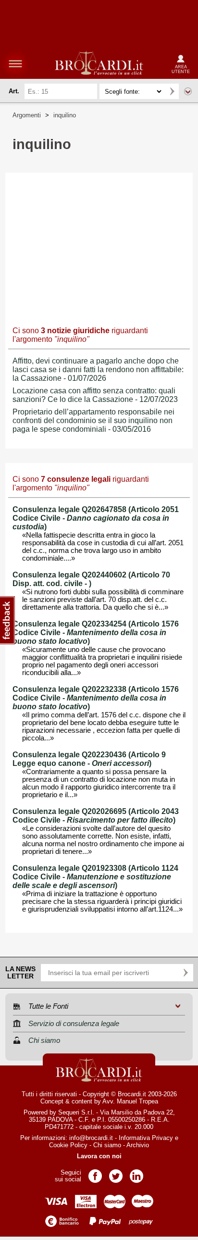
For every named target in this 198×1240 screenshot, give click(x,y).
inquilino (64, 115)
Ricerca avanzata (188, 91)
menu (15, 63)
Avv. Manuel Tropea (130, 1101)
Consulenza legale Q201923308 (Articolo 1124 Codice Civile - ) (95, 876)
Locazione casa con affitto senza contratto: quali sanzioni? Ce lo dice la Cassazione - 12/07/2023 (95, 395)
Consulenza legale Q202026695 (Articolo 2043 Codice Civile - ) (95, 815)
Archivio (137, 1145)
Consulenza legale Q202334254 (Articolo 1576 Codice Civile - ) (95, 632)
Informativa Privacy (146, 1137)
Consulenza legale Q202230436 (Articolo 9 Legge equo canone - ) (89, 759)
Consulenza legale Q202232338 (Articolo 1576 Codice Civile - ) (95, 698)
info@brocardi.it (91, 1137)
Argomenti (26, 115)
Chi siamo (107, 1145)
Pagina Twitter (116, 1173)
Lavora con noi (99, 1156)
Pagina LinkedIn (136, 1173)
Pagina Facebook (95, 1173)
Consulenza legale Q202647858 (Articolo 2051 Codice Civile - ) (95, 518)
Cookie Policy (68, 1145)
